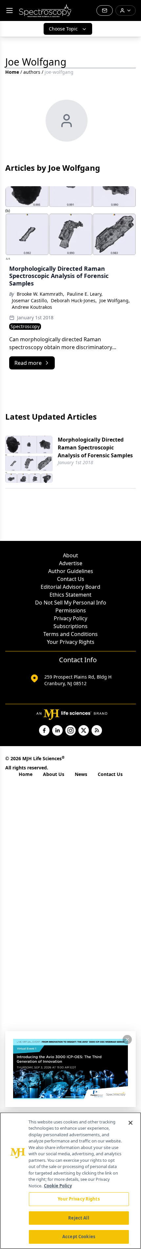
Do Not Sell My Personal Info (70, 602)
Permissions (70, 610)
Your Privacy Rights (70, 641)
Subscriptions (70, 626)
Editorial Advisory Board (70, 586)
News (81, 774)
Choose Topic (63, 29)
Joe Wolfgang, (114, 300)
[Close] (130, 1123)
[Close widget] (127, 1039)
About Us (53, 774)
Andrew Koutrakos (32, 307)
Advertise (70, 563)
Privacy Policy (70, 618)
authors (31, 72)
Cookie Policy (58, 1186)
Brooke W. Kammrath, (40, 294)
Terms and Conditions (70, 634)
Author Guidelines (70, 571)
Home (12, 72)
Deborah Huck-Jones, (74, 300)
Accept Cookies (78, 1236)
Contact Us (70, 579)
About (70, 555)
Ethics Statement (70, 594)
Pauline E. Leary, (85, 294)
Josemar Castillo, (30, 300)
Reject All (78, 1218)
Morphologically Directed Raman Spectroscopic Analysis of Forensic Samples (95, 447)
